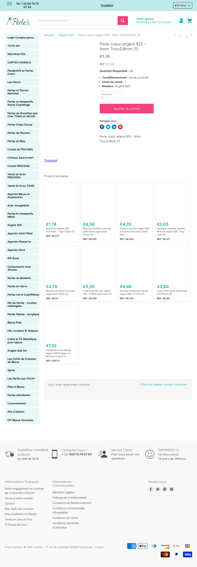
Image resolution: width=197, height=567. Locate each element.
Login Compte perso (21, 37)
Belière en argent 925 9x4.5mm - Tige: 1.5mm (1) (60, 230)
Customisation (17, 403)
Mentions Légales (63, 492)
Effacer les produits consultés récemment (164, 384)
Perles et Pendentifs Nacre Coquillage (20, 103)
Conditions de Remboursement (72, 502)
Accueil (49, 35)
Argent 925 (15, 225)
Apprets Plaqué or (19, 241)
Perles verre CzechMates (23, 294)
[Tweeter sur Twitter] (108, 127)
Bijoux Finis (15, 322)
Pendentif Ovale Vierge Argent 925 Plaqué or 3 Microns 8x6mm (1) (58, 353)
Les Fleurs (14, 82)
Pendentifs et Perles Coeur (20, 72)
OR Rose (13, 258)
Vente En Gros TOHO (21, 186)
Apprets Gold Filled (20, 233)
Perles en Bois (16, 141)
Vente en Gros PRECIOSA (17, 176)
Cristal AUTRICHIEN (20, 149)
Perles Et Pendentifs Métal (20, 215)
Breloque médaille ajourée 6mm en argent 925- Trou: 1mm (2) (171, 231)
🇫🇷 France (180, 5)
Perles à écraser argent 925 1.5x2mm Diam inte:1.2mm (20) (134, 231)
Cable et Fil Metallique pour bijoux (22, 340)
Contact (10, 503)
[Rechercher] (123, 20)
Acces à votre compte (19, 498)
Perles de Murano (19, 133)
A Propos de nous (16, 524)
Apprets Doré (16, 250)
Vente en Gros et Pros (18, 519)
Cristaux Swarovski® (20, 157)
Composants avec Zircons (19, 268)
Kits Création (16, 411)
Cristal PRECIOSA (19, 166)
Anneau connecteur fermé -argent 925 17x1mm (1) (134, 292)
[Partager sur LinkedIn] (114, 127)
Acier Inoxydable (18, 205)
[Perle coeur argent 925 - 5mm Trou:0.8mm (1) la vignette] (50, 51)
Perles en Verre (17, 286)
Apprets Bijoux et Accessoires (19, 195)
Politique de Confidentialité (69, 497)
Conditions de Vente (65, 517)
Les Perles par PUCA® (21, 378)
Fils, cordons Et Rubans (23, 330)
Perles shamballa (19, 395)
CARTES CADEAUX (19, 62)
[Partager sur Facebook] (102, 127)
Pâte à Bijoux (16, 387)
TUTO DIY (14, 46)
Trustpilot (106, 5)
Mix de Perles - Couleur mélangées (22, 304)
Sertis (11, 370)
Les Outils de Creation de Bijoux (22, 360)
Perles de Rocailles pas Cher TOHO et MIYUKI (23, 114)
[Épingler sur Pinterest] (120, 127)
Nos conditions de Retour (21, 514)
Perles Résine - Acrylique (23, 314)
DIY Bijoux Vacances (20, 420)
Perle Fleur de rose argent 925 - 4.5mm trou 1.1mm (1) (97, 292)
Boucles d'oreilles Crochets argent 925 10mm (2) (60, 292)
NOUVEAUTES (16, 54)
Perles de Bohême (19, 278)
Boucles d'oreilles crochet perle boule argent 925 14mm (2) (97, 231)
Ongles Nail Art (17, 350)
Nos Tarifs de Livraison (19, 508)
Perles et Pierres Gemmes (18, 92)
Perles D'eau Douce (20, 124)
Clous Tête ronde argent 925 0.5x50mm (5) (172, 292)
